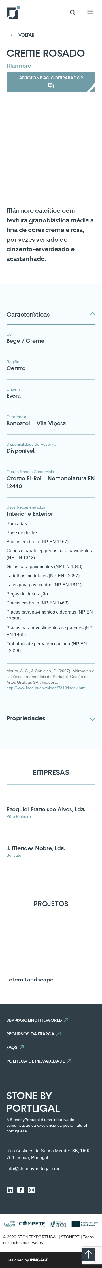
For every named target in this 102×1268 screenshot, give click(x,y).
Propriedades (26, 718)
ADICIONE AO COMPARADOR (51, 78)
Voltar (26, 35)
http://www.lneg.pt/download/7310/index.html (46, 688)
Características (28, 314)
